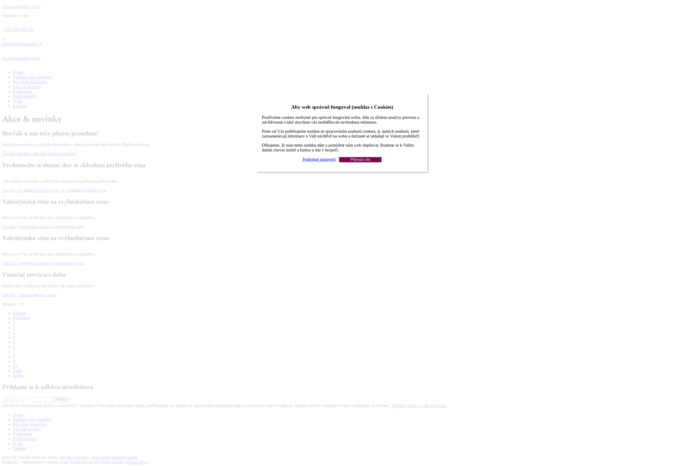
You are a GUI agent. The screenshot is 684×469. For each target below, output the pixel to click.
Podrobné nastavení (319, 159)
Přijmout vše (360, 160)
